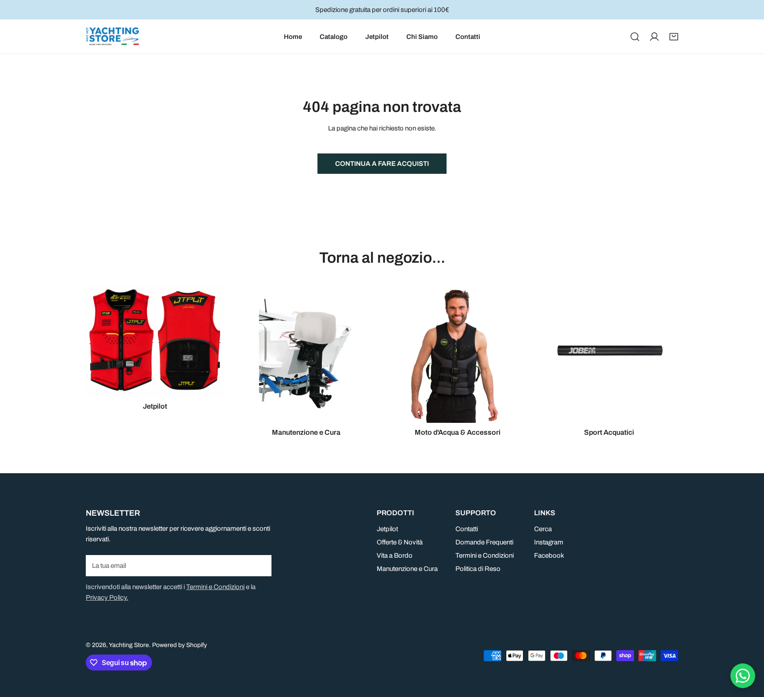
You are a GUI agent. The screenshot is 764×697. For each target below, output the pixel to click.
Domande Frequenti (484, 542)
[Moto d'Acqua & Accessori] (458, 354)
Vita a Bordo (395, 555)
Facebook (549, 555)
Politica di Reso (477, 568)
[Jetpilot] (155, 341)
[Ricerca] (635, 36)
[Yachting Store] (112, 36)
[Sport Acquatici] (609, 354)
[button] (674, 36)
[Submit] (260, 565)
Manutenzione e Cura (407, 568)
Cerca (543, 528)
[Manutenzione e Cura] (306, 354)
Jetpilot (387, 528)
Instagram (548, 542)
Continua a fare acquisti (382, 163)
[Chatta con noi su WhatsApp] (742, 675)
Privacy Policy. (107, 597)
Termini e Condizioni (215, 586)
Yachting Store (129, 645)
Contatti (466, 528)
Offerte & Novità (400, 542)
